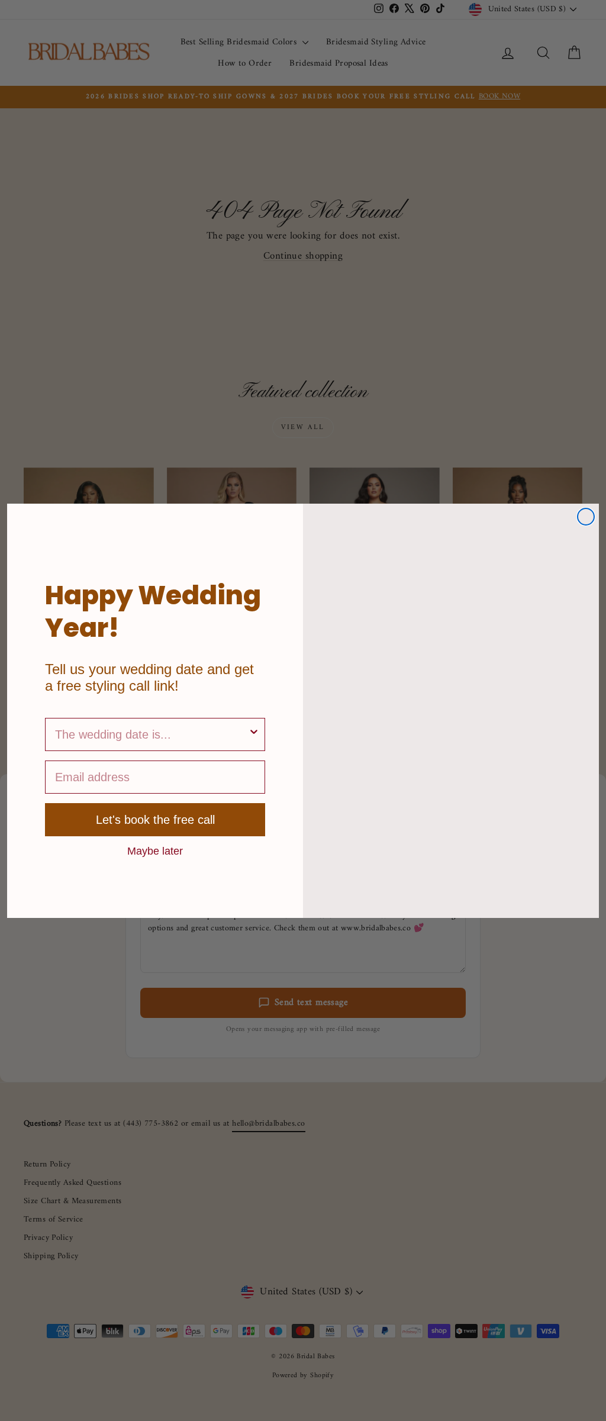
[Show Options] (254, 734)
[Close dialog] (586, 516)
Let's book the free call (155, 819)
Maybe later (155, 850)
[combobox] (151, 734)
